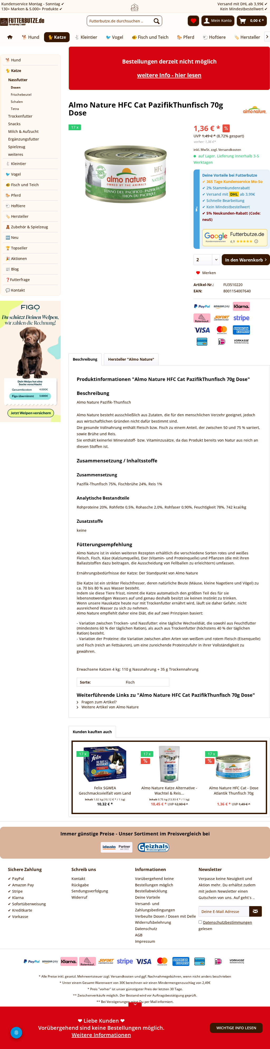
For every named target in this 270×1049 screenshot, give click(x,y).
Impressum (145, 941)
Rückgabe (80, 884)
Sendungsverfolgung (89, 890)
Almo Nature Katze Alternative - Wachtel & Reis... (169, 790)
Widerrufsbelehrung (153, 922)
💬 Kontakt (15, 290)
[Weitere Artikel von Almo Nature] (254, 110)
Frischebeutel (21, 94)
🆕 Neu (12, 237)
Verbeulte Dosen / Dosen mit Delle (165, 916)
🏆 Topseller (16, 247)
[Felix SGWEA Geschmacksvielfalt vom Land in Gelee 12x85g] (105, 764)
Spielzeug (16, 146)
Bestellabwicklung (151, 890)
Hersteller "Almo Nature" (131, 359)
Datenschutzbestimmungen (227, 922)
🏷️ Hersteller (17, 216)
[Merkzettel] (193, 21)
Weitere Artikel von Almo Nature (109, 706)
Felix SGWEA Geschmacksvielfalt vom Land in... (105, 790)
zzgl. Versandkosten (226, 149)
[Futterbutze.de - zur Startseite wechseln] (22, 22)
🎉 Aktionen (16, 258)
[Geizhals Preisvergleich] (153, 847)
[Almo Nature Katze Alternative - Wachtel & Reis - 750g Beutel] (169, 764)
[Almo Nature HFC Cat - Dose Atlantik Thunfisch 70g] (233, 764)
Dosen (16, 87)
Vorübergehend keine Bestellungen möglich (154, 881)
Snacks (14, 123)
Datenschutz (146, 928)
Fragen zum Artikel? (98, 701)
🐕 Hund (13, 59)
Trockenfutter (20, 116)
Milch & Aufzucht (23, 131)
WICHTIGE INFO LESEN (236, 1027)
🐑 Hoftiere (15, 205)
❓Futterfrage (18, 279)
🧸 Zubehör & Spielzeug (27, 226)
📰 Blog (12, 269)
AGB (138, 934)
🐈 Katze (13, 70)
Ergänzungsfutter (23, 139)
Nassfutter (17, 79)
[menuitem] (124, 21)
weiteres (15, 154)
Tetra (15, 109)
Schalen (17, 101)
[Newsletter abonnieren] (255, 911)
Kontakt (78, 878)
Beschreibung (85, 359)
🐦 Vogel (13, 174)
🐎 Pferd (13, 195)
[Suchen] (156, 21)
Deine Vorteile (147, 897)
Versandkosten (122, 976)
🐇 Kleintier (16, 163)
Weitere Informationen (101, 1037)
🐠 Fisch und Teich (22, 184)
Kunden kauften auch (92, 731)
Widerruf (79, 897)
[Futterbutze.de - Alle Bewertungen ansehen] (234, 237)
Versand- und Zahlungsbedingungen (155, 906)
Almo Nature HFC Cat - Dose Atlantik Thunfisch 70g (233, 790)
